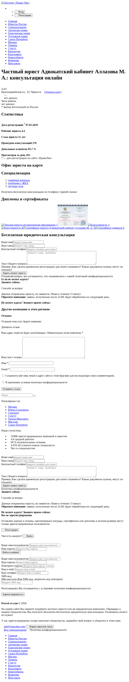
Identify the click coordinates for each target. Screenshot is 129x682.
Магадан (13, 421)
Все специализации (15, 629)
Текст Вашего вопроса (14, 263)
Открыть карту (53, 92)
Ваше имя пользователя (14, 545)
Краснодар (14, 51)
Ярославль (14, 63)
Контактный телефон (13, 249)
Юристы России (17, 24)
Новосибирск (16, 57)
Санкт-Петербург (18, 39)
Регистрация (24, 15)
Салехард (13, 412)
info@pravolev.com (14, 626)
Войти (29, 536)
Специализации (17, 27)
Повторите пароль (11, 565)
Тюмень (12, 45)
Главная (12, 21)
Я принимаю (36, 382)
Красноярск (15, 54)
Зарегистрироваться (13, 594)
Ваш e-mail (7, 569)
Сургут (12, 48)
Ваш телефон (8, 572)
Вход (21, 12)
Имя (4, 363)
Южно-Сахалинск (18, 409)
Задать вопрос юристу (14, 273)
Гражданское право (19, 33)
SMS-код (32, 578)
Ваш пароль (8, 548)
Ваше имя (7, 242)
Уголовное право (18, 36)
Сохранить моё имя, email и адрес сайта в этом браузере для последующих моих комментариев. (60, 375)
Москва (12, 42)
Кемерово (13, 60)
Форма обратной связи (40, 626)
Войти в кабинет (11, 552)
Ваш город (7, 245)
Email (5, 369)
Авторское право (18, 30)
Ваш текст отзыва (11, 357)
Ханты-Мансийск (18, 418)
